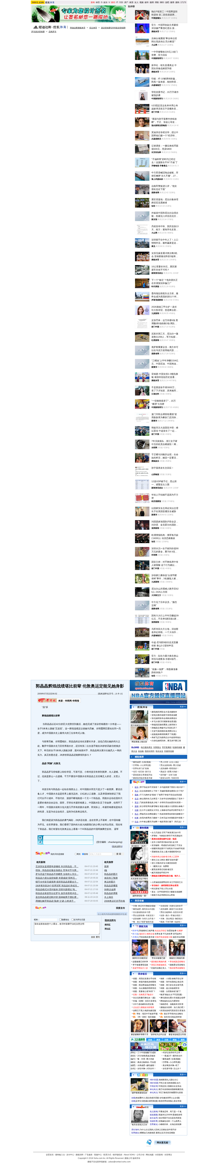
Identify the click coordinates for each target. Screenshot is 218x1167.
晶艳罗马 (52, 32)
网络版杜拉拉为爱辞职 (170, 1001)
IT (117, 2)
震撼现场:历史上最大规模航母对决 (166, 852)
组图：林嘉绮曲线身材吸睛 (144, 982)
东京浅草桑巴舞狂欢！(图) (144, 998)
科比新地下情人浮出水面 (162, 889)
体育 (98, 2)
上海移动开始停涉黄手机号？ (172, 810)
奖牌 (106, 866)
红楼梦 (180, 931)
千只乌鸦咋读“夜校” (148, 795)
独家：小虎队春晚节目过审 (171, 978)
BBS (162, 2)
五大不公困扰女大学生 (149, 810)
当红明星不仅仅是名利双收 (169, 1118)
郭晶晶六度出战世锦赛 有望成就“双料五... (56, 878)
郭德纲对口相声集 (146, 931)
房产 (126, 2)
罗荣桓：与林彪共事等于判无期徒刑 (167, 836)
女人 (136, 2)
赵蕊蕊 (154, 734)
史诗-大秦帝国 (158, 842)
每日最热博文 (146, 747)
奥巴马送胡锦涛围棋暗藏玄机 (170, 1089)
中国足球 (154, 1086)
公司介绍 (140, 1155)
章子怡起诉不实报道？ (149, 787)
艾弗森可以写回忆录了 (167, 728)
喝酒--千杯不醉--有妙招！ (171, 922)
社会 (137, 822)
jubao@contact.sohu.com (120, 1162)
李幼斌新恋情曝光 (177, 962)
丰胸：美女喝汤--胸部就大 (171, 919)
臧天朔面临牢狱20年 (160, 873)
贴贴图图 (154, 1115)
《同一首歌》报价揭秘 (146, 1017)
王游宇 (154, 731)
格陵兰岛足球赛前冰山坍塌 (163, 895)
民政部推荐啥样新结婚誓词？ (172, 814)
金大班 (175, 842)
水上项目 (108, 897)
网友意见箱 (162, 1142)
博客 (157, 2)
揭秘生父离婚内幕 (177, 958)
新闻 (93, 2)
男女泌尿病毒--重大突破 (170, 765)
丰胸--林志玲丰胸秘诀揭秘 (144, 906)
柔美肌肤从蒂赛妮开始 (142, 775)
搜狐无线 (143, 926)
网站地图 (150, 1155)
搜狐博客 (142, 707)
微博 (152, 2)
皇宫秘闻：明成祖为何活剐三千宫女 (167, 845)
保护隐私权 (117, 1155)
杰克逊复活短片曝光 (139, 879)
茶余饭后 (142, 974)
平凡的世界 (168, 934)
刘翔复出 (157, 747)
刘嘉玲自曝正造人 (158, 968)
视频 (141, 2)
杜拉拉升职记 (160, 931)
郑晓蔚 (154, 728)
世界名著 (158, 934)
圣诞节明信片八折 (140, 968)
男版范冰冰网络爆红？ (149, 814)
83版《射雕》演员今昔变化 (144, 1001)
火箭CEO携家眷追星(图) (166, 721)
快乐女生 (159, 751)
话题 (137, 810)
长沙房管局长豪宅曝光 (149, 806)
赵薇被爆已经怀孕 (140, 962)
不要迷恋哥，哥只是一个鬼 (169, 1111)
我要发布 (120, 908)
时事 (137, 818)
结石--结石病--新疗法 (142, 772)
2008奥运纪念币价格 (114, 901)
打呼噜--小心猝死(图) (142, 765)
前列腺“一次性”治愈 (168, 775)
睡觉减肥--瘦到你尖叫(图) (144, 909)
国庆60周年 (150, 751)
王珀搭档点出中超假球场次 (169, 737)
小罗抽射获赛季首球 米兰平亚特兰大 (167, 882)
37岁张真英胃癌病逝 (139, 862)
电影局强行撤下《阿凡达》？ (172, 822)
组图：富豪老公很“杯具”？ (144, 991)
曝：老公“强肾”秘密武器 (143, 922)
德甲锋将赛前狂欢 (139, 1093)
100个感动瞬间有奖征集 (143, 1004)
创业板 (141, 751)
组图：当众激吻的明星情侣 (144, 988)
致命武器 (168, 842)
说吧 (167, 2)
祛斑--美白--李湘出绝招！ (171, 915)
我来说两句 (103, 694)
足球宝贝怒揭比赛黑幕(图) (147, 1101)
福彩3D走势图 (179, 937)
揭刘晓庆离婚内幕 (158, 962)
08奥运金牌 (110, 889)
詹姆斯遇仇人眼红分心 (168, 1080)
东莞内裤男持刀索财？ (149, 818)
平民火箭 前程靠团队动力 (169, 1083)
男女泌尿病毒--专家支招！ (144, 915)
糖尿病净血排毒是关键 (142, 778)
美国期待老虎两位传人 (167, 731)
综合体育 (93, 28)
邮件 (147, 2)
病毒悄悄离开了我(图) (167, 734)
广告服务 (89, 1155)
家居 (131, 2)
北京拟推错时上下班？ (149, 791)
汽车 (121, 2)
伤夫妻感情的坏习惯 (141, 912)
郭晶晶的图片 (111, 874)
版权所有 (136, 1158)
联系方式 (107, 1155)
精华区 (107, 924)
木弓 (153, 721)
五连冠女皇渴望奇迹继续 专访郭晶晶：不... (57, 866)
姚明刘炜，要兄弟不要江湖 (169, 741)
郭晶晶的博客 (111, 893)
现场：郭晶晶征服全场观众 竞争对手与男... (57, 870)
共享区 (135, 937)
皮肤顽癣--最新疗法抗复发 (171, 909)
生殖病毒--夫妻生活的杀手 (171, 906)
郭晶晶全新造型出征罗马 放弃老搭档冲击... (57, 893)
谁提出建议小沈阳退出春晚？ (172, 806)
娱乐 (105, 2)
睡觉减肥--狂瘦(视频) (142, 762)
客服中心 (98, 1155)
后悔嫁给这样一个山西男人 (169, 1121)
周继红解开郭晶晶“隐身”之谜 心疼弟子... (55, 901)
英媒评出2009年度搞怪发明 (170, 1115)
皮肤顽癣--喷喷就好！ (169, 768)
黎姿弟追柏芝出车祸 (177, 1034)
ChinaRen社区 (142, 1106)
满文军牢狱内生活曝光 (173, 1014)
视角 (137, 795)
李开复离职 (167, 747)
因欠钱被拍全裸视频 (139, 725)
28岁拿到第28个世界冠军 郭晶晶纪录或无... (57, 885)
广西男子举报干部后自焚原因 (169, 795)
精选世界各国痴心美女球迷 (169, 1101)
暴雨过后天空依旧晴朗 (165, 1133)
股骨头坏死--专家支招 (169, 778)
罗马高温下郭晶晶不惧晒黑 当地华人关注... (57, 874)
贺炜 (153, 715)
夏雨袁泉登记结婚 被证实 (162, 869)
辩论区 (107, 929)
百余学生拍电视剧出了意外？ (172, 799)
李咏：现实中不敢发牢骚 (147, 1014)
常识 (137, 802)
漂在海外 (135, 1129)
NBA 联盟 (154, 1080)
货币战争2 (177, 934)
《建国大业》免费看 (160, 866)
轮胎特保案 (177, 747)
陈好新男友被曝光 (177, 968)
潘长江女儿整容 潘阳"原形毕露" (165, 860)
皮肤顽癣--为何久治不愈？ (144, 919)
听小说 (135, 934)
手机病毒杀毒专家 (146, 937)
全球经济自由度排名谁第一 (171, 802)
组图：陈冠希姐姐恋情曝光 (144, 985)
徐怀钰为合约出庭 (158, 1034)
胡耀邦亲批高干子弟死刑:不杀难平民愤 (168, 848)
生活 (137, 799)
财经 (113, 2)
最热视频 (144, 827)
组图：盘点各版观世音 (170, 988)
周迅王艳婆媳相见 (158, 965)
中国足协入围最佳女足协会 (169, 1086)
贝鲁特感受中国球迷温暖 (166, 715)
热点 (137, 814)
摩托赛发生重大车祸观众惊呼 (172, 998)
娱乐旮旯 (154, 1118)
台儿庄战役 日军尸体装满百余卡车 (166, 832)
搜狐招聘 (79, 1155)
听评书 (135, 931)
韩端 (153, 725)
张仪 (153, 718)
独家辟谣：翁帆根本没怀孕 (171, 1004)
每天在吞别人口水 (139, 1125)
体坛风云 (154, 1089)
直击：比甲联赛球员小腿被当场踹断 (167, 892)
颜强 (153, 712)
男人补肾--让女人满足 (169, 762)
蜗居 (175, 839)
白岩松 (154, 741)
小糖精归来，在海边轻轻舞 (169, 1124)
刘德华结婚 (169, 751)
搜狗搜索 (43, 853)
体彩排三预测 (111, 878)
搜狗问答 (138, 782)
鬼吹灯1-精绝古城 (146, 934)
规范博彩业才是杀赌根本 (166, 712)
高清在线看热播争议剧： (162, 839)
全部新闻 (159, 1155)
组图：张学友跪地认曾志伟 (171, 982)
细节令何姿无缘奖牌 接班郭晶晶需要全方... (57, 881)
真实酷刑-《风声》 (139, 846)
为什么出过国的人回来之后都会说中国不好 (158, 1129)
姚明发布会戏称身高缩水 (166, 718)
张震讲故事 (172, 931)
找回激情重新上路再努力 (166, 725)
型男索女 (154, 1124)
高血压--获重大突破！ (169, 772)
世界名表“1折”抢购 (141, 768)
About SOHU (129, 1155)
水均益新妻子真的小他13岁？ (172, 787)
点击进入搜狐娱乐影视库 (143, 1007)
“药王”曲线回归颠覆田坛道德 (170, 1092)
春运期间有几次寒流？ (149, 799)
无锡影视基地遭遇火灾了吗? (172, 791)
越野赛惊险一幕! (139, 896)
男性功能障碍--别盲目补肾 (171, 912)
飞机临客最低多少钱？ (149, 802)
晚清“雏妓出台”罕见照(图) (171, 994)
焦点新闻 (154, 1111)
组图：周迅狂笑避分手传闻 (144, 978)
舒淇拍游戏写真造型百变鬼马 (172, 1010)
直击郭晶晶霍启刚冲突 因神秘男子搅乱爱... (57, 897)
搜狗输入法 (60, 1155)
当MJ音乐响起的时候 (173, 1017)
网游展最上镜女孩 (139, 742)
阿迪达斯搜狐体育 (77, 28)
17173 (183, 2)
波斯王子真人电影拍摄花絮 (144, 1010)
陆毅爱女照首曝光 (177, 965)
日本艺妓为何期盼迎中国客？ (172, 818)
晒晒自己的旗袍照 (147, 1133)
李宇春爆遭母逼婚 (140, 965)
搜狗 (177, 2)
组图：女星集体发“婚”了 (170, 991)
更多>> (183, 707)
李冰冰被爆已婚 (158, 958)
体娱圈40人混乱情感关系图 (147, 1098)
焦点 (137, 791)
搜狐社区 (142, 1075)
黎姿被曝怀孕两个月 (139, 1034)
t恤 (105, 870)
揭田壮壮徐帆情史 (140, 958)
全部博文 (168, 1155)
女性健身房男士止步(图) (169, 1098)
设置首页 (50, 1155)
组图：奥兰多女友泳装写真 (171, 985)
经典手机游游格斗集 (163, 937)
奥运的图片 (109, 881)
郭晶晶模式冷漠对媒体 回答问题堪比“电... (56, 889)
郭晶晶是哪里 (111, 885)
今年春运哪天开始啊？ (149, 822)
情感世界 (154, 1121)
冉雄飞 (154, 737)
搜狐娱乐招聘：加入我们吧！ (172, 1007)
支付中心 (70, 1155)
